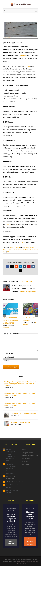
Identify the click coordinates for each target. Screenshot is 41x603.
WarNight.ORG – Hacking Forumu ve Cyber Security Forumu (19, 394)
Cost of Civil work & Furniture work (23, 413)
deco (14, 249)
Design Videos (30, 559)
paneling (22, 242)
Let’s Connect (11, 542)
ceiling (8, 224)
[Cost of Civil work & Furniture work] (6, 414)
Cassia (4, 249)
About (24, 450)
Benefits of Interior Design (20, 422)
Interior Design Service (28, 292)
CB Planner (23, 559)
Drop (17, 249)
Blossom (26, 247)
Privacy (15, 561)
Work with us (26, 464)
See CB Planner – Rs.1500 (30, 541)
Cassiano (9, 249)
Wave (4, 252)
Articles (25, 461)
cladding (23, 55)
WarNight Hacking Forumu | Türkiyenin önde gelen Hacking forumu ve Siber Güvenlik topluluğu (20, 383)
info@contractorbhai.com (12, 482)
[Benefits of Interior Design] (6, 423)
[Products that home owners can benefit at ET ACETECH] (10, 304)
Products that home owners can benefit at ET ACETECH (10, 320)
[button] (4, 315)
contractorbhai (25, 281)
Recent (20, 377)
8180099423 (10, 478)
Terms (10, 561)
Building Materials (15, 247)
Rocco (26, 249)
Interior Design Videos (30, 456)
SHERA (31, 249)
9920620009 (10, 476)
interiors (21, 249)
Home (5, 559)
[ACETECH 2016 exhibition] (30, 304)
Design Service (27, 453)
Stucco (36, 249)
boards (27, 66)
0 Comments (10, 252)
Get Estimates (27, 458)
